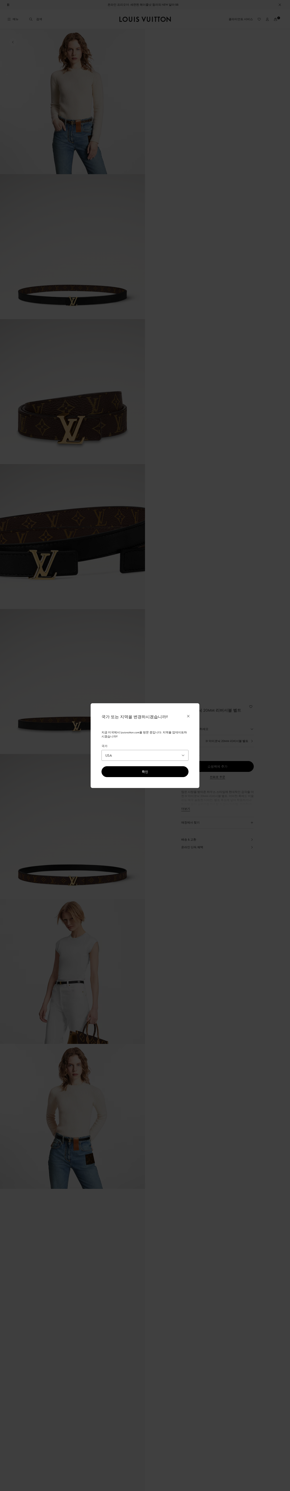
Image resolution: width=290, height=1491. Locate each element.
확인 (145, 771)
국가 (104, 746)
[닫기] (188, 716)
